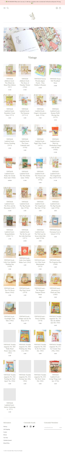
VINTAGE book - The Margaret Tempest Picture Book (40, 291)
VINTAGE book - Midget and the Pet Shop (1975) (25, 318)
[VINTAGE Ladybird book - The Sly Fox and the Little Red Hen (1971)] (25, 221)
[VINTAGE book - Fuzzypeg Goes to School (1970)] (55, 221)
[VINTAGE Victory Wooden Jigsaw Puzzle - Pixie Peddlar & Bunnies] (40, 70)
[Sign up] (60, 427)
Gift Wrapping (6, 429)
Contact (5, 432)
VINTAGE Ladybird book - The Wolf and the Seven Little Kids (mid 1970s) (40, 234)
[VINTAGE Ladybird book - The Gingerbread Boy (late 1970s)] (40, 193)
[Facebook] (27, 427)
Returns (5, 435)
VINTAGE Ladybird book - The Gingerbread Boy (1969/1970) (55, 174)
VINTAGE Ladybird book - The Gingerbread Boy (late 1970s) (40, 205)
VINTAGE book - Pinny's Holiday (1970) (40, 318)
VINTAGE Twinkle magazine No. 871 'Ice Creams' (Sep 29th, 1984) (55, 347)
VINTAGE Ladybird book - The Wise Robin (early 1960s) (25, 174)
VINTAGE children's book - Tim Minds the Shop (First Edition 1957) (10, 83)
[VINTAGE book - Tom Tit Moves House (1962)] (9, 280)
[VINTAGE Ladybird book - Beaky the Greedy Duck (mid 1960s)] (9, 163)
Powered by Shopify (18, 451)
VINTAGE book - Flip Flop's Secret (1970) (24, 290)
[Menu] (4, 8)
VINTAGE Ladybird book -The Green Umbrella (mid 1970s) (25, 143)
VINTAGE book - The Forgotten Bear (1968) (55, 262)
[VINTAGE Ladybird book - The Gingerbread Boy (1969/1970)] (55, 163)
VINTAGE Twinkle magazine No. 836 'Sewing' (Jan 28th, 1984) (25, 378)
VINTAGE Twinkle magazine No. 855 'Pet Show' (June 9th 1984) (40, 378)
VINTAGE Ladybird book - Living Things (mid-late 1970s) (55, 378)
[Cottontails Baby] (32, 16)
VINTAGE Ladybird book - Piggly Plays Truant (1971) (40, 142)
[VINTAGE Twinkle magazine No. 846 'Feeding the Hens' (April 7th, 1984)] (9, 366)
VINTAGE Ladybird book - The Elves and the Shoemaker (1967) (9, 205)
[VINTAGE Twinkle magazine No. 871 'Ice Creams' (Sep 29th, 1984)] (55, 336)
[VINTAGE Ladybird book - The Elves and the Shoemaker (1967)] (9, 193)
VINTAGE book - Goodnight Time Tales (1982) (9, 318)
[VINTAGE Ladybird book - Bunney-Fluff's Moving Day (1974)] (55, 100)
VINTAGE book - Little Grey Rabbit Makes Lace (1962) (25, 260)
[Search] (7, 8)
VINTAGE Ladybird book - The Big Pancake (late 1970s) (25, 205)
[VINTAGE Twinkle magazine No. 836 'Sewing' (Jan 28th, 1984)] (25, 366)
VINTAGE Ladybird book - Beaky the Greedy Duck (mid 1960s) (9, 174)
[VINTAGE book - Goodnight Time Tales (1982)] (9, 308)
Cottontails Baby (10, 451)
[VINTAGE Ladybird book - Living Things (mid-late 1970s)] (55, 366)
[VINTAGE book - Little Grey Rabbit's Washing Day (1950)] (9, 251)
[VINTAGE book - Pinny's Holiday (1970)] (40, 308)
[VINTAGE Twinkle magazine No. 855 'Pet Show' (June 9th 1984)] (40, 366)
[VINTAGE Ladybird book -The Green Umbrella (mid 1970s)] (25, 130)
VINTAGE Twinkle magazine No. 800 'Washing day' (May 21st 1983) (25, 347)
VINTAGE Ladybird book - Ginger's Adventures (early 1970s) (40, 112)
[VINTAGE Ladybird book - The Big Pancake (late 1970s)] (25, 193)
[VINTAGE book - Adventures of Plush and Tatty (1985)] (55, 280)
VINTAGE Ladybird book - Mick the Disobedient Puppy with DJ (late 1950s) (55, 144)
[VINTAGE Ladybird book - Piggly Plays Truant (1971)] (40, 130)
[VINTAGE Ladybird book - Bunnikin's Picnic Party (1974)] (9, 100)
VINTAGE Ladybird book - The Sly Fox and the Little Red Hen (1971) (25, 234)
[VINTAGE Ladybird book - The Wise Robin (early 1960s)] (25, 163)
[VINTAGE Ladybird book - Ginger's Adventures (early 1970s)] (40, 100)
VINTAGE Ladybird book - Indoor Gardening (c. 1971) (9, 406)
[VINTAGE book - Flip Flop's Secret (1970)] (25, 280)
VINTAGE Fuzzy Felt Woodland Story (55, 81)
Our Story (5, 438)
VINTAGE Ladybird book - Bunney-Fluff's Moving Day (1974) (55, 113)
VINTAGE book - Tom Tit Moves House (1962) (9, 290)
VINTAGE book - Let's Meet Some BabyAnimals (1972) (40, 263)
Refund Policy (6, 443)
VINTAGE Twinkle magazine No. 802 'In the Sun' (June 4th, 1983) (40, 347)
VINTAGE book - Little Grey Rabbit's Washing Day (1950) (10, 263)
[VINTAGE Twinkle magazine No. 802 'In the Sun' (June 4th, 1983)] (40, 336)
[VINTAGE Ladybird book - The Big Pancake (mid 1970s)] (55, 193)
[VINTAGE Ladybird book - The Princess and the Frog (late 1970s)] (40, 163)
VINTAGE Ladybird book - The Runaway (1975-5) (25, 112)
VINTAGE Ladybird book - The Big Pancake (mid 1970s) (55, 205)
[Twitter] (33, 427)
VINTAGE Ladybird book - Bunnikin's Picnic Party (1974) (9, 112)
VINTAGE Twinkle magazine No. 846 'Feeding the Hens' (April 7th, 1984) (10, 378)
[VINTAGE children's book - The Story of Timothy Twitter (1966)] (25, 70)
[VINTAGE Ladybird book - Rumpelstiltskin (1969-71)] (9, 221)
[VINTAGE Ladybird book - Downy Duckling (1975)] (9, 130)
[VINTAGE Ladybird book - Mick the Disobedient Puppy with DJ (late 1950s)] (55, 130)
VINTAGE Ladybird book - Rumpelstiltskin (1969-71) (10, 233)
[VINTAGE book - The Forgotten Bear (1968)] (55, 251)
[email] (24, 427)
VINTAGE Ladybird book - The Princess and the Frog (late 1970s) (40, 175)
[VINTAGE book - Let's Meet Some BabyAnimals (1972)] (40, 251)
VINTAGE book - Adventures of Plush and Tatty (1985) (55, 291)
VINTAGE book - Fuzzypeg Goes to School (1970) (55, 232)
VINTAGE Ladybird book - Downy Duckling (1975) (9, 142)
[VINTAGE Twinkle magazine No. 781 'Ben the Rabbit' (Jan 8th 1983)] (55, 308)
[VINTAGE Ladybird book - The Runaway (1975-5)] (25, 100)
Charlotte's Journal (7, 440)
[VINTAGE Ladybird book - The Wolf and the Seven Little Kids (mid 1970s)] (40, 221)
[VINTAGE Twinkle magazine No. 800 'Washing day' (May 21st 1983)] (25, 336)
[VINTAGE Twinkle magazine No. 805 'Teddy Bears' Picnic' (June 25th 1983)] (9, 336)
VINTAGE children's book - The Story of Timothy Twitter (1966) (25, 83)
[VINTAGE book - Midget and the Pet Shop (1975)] (25, 308)
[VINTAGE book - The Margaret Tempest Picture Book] (40, 280)
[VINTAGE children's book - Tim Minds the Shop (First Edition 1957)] (9, 70)
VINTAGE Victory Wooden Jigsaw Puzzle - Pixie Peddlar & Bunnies (40, 82)
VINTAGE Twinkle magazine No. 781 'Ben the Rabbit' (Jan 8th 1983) (55, 319)
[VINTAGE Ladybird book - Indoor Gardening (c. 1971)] (9, 394)
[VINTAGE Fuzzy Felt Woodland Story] (55, 70)
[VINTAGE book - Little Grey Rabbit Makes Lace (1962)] (25, 250)
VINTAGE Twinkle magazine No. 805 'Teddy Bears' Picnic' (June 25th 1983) (10, 348)
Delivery (5, 427)
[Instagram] (30, 427)
